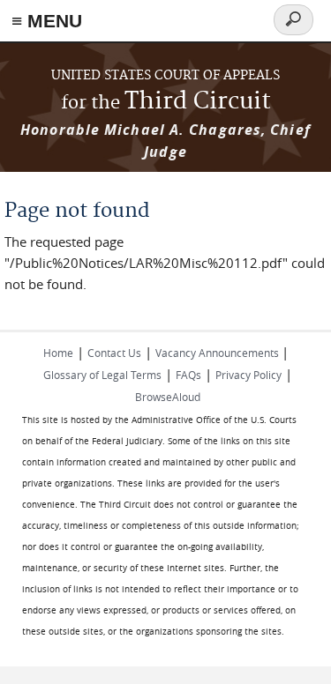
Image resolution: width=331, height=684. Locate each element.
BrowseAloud (167, 397)
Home (58, 353)
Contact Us (114, 353)
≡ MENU (46, 21)
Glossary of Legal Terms (102, 375)
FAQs (188, 375)
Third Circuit (166, 101)
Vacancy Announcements (218, 353)
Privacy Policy (248, 375)
